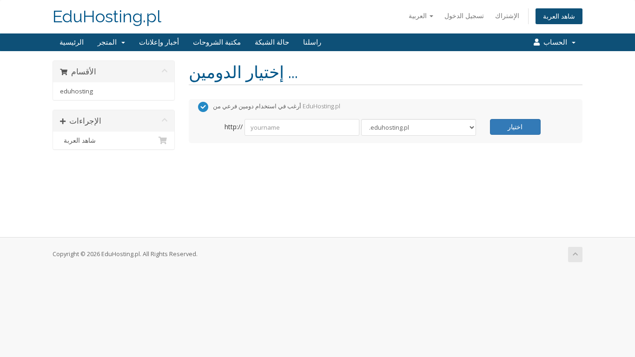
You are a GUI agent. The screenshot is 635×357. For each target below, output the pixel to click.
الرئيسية (72, 42)
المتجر (109, 42)
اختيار (515, 126)
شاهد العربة (559, 16)
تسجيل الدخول (464, 15)
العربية (419, 15)
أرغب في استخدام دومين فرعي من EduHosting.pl (276, 106)
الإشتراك (507, 15)
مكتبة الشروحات (217, 42)
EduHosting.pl (107, 16)
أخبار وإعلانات (159, 42)
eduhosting (76, 91)
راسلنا (312, 42)
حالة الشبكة (272, 42)
